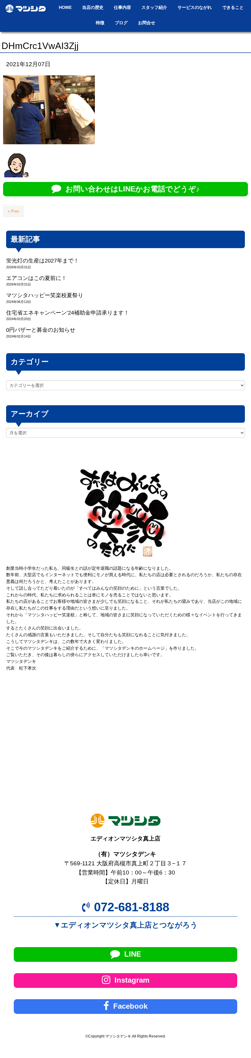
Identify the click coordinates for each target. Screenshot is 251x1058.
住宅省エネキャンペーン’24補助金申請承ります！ (67, 313)
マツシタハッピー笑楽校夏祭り (44, 295)
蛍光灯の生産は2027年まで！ (42, 261)
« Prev (13, 211)
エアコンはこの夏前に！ (36, 278)
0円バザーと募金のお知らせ (40, 330)
